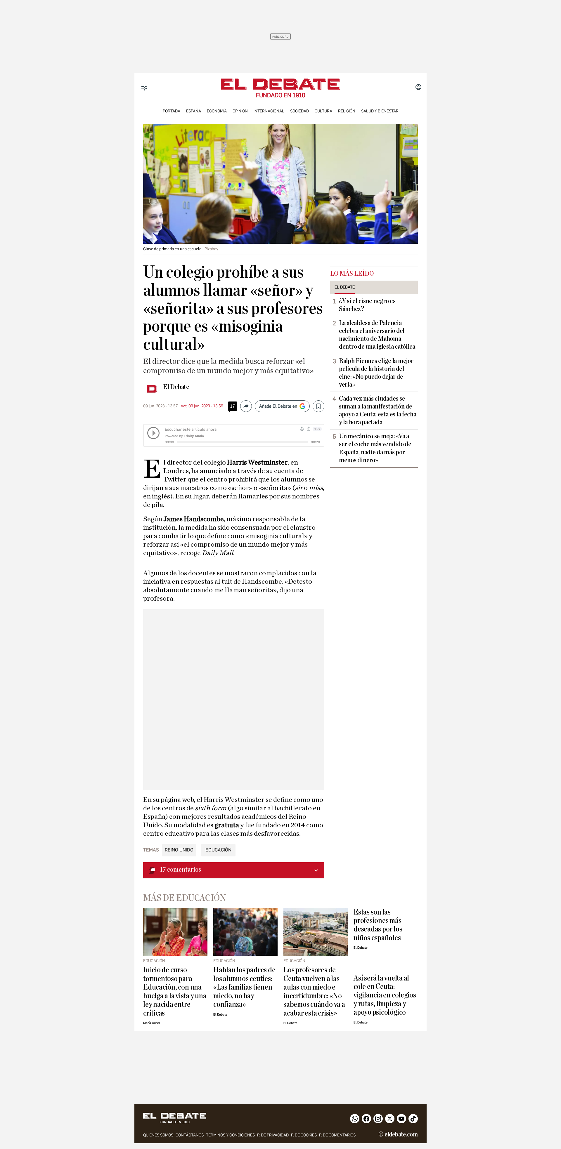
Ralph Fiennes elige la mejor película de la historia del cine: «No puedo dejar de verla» (376, 372)
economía (217, 111)
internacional (269, 111)
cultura (323, 111)
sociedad (299, 111)
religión (346, 111)
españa (193, 111)
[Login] (418, 88)
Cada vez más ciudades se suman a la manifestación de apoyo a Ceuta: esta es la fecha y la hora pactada (377, 410)
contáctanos (190, 1135)
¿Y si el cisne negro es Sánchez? (367, 305)
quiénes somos (158, 1135)
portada (171, 111)
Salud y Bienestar (380, 111)
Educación (218, 850)
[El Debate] (280, 84)
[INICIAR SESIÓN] (418, 88)
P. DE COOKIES (304, 1135)
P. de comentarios (337, 1135)
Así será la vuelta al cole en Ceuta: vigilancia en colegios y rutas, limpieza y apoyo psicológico (385, 995)
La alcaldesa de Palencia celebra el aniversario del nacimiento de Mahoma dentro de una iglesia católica (377, 334)
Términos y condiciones (230, 1135)
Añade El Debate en (278, 406)
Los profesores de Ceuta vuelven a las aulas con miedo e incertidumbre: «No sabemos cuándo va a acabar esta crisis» (314, 991)
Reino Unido (179, 850)
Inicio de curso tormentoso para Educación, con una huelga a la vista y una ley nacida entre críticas (175, 991)
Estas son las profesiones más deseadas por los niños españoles (378, 925)
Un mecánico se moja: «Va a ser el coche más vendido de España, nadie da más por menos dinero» (375, 448)
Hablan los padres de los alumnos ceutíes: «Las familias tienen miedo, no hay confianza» (244, 987)
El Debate (176, 386)
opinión (240, 111)
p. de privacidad (273, 1135)
